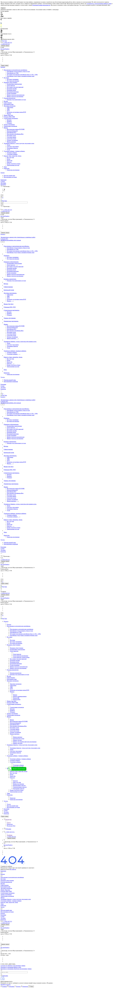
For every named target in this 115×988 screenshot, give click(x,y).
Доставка (3, 183)
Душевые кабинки (12, 152)
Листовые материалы (9, 106)
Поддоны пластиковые (13, 81)
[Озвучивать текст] (2, 35)
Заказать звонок (5, 45)
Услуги (2, 172)
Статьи (3, 181)
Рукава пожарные (11, 93)
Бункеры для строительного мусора (16, 99)
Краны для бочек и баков (13, 163)
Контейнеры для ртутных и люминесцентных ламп (20, 76)
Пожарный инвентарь (13, 92)
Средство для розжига (13, 146)
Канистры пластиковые (13, 170)
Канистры (6, 168)
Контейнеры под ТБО (13, 73)
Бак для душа (10, 157)
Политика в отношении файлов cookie (11, 967)
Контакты (3, 184)
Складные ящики (11, 137)
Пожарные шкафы (12, 88)
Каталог (3, 67)
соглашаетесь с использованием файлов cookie (99, 3)
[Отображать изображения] (1, 30)
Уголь (8, 149)
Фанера (9, 113)
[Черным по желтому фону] (1, 25)
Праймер (9, 121)
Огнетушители (11, 85)
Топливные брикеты (12, 148)
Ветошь (6, 101)
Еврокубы (9, 160)
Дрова (8, 145)
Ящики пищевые (11, 142)
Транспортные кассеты (13, 165)
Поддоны (6, 77)
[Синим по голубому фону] (1, 23)
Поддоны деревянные (13, 79)
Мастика (9, 120)
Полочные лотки (11, 135)
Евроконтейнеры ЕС (12, 131)
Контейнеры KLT (11, 132)
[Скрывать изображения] (1, 32)
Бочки (8, 159)
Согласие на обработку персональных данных (13, 965)
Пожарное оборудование (10, 82)
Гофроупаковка (8, 102)
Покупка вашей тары (9, 175)
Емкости (9, 162)
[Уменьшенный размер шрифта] (1, 12)
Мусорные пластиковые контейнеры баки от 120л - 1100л (22, 74)
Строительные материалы (11, 118)
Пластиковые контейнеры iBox (15, 134)
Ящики (6, 127)
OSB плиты (10, 107)
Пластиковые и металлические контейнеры (15, 70)
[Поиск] (2, 195)
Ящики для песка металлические (15, 95)
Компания (3, 180)
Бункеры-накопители (9, 98)
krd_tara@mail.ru (5, 49)
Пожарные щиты (11, 90)
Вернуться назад (5, 869)
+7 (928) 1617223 (7, 42)
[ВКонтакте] (4, 189)
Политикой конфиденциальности (41, 5)
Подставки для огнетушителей (15, 87)
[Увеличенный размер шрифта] (2, 16)
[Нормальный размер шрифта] (2, 14)
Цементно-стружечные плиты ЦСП (16, 112)
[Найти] (2, 204)
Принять (3, 8)
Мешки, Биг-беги (8, 115)
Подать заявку (4, 65)
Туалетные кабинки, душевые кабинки (14, 151)
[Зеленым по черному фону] (1, 27)
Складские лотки (11, 138)
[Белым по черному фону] (1, 21)
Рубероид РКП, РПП (9, 117)
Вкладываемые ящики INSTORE (15, 129)
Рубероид (9, 123)
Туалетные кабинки (12, 154)
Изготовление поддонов (10, 177)
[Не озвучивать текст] (1, 37)
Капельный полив (8, 104)
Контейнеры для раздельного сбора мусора (18, 71)
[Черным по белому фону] (1, 20)
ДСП (8, 110)
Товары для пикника (9, 124)
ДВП (8, 109)
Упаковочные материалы (10, 126)
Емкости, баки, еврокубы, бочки (12, 156)
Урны (5, 167)
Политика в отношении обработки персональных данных (16, 968)
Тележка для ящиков (12, 140)
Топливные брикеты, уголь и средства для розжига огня (19, 143)
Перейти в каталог (6, 984)
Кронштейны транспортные (14, 84)
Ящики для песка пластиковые (15, 96)
